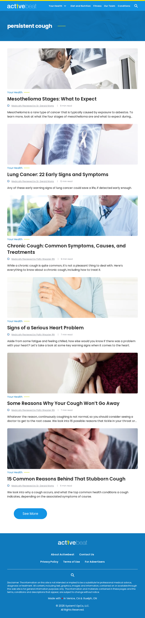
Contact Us (86, 554)
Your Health (55, 6)
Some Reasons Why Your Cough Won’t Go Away (63, 403)
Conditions (124, 6)
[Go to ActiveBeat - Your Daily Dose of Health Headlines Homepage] (21, 6)
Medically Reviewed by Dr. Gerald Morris (32, 105)
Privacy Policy (49, 561)
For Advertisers (95, 561)
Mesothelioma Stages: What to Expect (52, 99)
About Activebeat (62, 554)
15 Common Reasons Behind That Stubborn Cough (66, 479)
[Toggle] (65, 6)
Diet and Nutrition (81, 6)
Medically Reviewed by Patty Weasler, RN (33, 259)
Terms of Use (71, 561)
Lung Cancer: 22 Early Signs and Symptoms (57, 174)
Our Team (109, 6)
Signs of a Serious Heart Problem (45, 328)
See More (30, 513)
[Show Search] (136, 6)
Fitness (97, 6)
